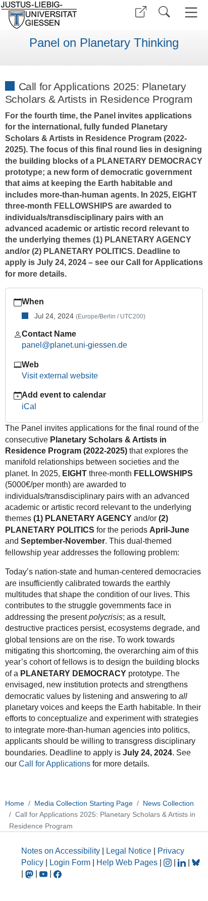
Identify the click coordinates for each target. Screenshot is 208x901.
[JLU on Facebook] (58, 873)
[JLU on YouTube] (44, 873)
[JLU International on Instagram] (169, 862)
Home (14, 803)
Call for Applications (54, 763)
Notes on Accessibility (61, 851)
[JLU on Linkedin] (183, 862)
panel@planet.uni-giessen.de (74, 345)
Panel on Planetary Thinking (104, 42)
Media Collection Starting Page (83, 803)
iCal (29, 406)
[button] (140, 12)
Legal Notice (128, 851)
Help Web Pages (127, 862)
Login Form (69, 862)
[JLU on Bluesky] (196, 862)
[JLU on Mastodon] (30, 873)
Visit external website (60, 375)
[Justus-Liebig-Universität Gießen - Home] (50, 15)
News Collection (168, 803)
